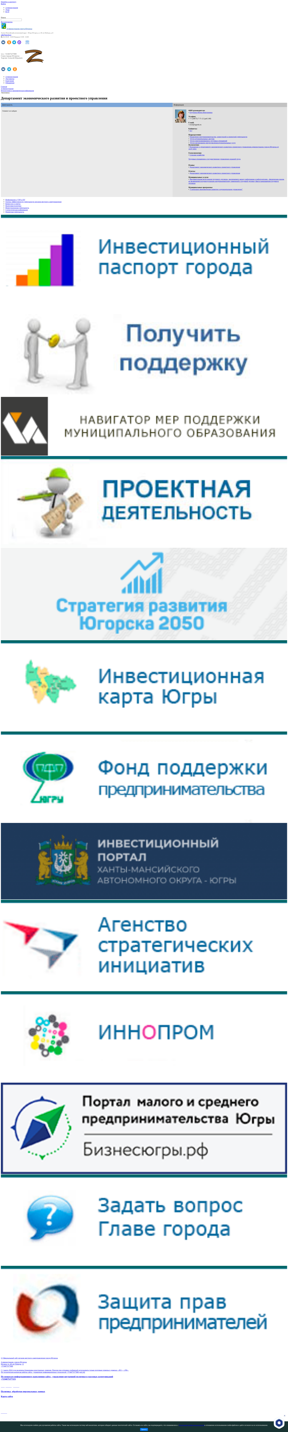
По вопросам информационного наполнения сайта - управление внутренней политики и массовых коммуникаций (57, 1377)
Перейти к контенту (8, 2)
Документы (9, 79)
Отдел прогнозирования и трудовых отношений (208, 141)
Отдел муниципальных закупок (202, 139)
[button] (279, 1422)
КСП (7, 12)
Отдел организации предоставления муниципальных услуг (213, 143)
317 (191, 131)
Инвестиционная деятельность (17, 208)
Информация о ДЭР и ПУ (15, 200)
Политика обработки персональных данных (23, 1391)
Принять (144, 1429)
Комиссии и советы (12, 204)
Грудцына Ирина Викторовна (201, 112)
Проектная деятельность (14, 212)
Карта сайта (7, 1396)
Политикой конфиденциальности (191, 1425)
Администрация (11, 8)
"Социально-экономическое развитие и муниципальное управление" (216, 189)
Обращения (9, 83)
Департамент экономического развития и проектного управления (215, 167)
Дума (7, 10)
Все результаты (6, 22)
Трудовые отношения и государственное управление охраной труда (214, 159)
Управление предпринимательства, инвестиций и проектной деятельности (218, 137)
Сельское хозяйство (197, 155)
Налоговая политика (13, 206)
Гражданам (9, 81)
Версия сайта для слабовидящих (13, 16)
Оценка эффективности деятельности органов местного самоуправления (33, 202)
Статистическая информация (16, 210)
